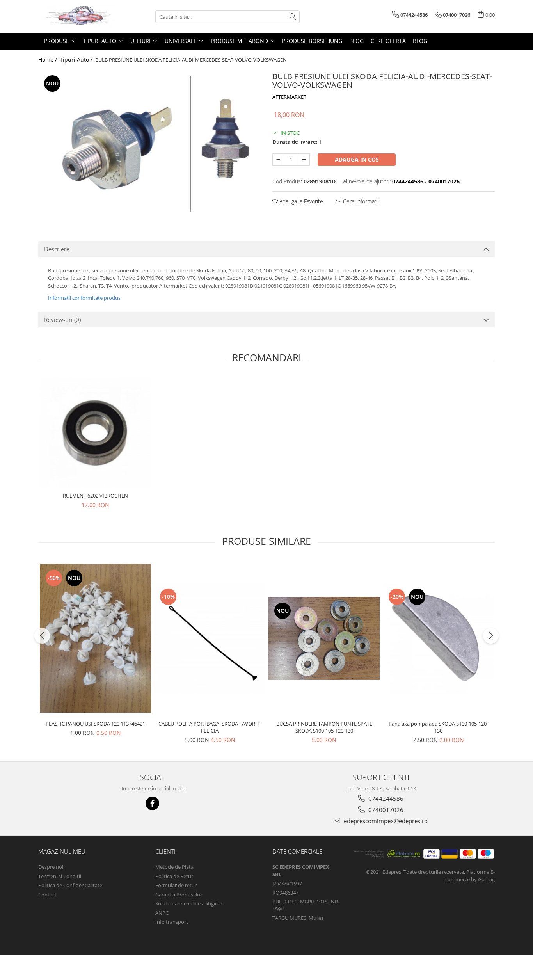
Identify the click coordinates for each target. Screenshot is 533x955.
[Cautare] (293, 16)
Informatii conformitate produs (84, 297)
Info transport (171, 921)
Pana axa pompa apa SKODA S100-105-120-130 (438, 727)
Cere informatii (360, 201)
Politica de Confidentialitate (70, 885)
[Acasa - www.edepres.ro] (77, 16)
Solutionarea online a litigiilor (188, 903)
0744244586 (385, 798)
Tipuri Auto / (77, 59)
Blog (356, 40)
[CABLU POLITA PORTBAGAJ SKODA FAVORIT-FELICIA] (209, 638)
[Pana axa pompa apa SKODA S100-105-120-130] (438, 638)
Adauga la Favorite (300, 201)
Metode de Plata (174, 866)
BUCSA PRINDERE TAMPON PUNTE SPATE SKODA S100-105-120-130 (324, 727)
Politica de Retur (174, 876)
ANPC (162, 912)
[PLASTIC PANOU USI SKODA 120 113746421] (95, 638)
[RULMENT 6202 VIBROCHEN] (95, 432)
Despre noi (50, 866)
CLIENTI (165, 851)
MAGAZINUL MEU (61, 851)
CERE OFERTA (388, 40)
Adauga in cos (357, 159)
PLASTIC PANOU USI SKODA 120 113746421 (95, 723)
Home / (48, 59)
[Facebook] (152, 803)
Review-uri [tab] (62, 320)
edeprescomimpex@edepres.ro (385, 821)
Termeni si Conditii (59, 876)
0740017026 (385, 810)
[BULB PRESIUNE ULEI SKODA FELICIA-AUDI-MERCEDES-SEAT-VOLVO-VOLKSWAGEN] (149, 143)
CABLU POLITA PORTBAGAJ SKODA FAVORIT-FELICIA (209, 727)
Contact (47, 894)
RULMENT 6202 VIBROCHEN (95, 495)
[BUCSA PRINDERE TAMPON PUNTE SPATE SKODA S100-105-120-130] (324, 638)
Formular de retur (176, 885)
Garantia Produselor (178, 894)
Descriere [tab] (56, 249)
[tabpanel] (149, 143)
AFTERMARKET (289, 96)
